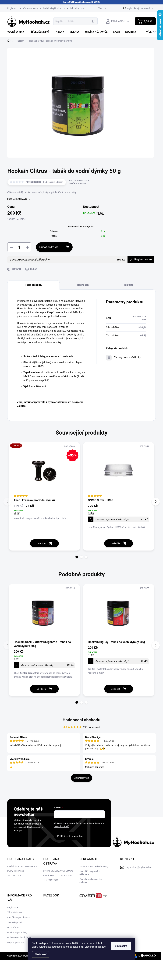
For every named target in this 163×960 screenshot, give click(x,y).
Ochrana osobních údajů (19, 937)
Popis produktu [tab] (33, 284)
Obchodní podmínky (17, 932)
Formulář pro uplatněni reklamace (89, 872)
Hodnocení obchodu (81, 719)
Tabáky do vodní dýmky (127, 357)
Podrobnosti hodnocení (53, 182)
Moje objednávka (15, 942)
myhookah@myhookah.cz (139, 867)
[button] (76, 557)
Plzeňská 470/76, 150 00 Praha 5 (22, 866)
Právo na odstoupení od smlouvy (93, 866)
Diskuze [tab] (128, 284)
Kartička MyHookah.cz (54, 8)
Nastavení (40, 954)
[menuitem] (16, 32)
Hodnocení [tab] (83, 284)
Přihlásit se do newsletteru (70, 836)
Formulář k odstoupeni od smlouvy (90, 880)
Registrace (12, 8)
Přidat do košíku (49, 247)
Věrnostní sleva (30, 8)
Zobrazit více (81, 777)
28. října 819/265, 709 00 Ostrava (58, 871)
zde (104, 946)
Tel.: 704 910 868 (50, 880)
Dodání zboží (13, 927)
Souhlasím (121, 945)
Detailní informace (17, 199)
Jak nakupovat (77, 8)
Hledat (93, 21)
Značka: (77, 183)
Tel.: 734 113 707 (14, 875)
